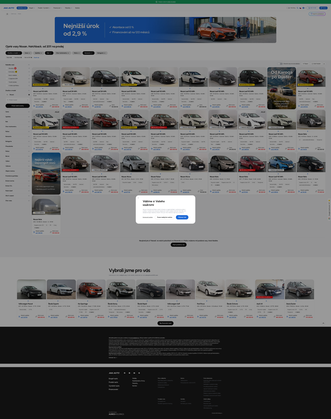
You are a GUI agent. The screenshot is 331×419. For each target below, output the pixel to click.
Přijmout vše (182, 217)
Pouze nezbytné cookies (164, 217)
